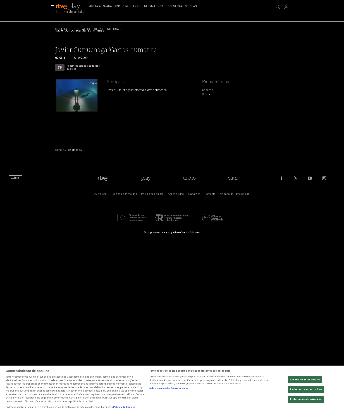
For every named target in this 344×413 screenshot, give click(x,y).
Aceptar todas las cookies (305, 379)
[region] (172, 389)
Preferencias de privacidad (306, 399)
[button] (52, 7)
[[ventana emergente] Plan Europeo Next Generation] (132, 222)
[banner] (71, 6)
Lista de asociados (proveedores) (168, 388)
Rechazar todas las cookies (306, 389)
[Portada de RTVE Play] (68, 6)
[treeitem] (100, 6)
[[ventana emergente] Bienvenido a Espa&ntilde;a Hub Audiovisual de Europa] (212, 222)
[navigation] (176, 6)
